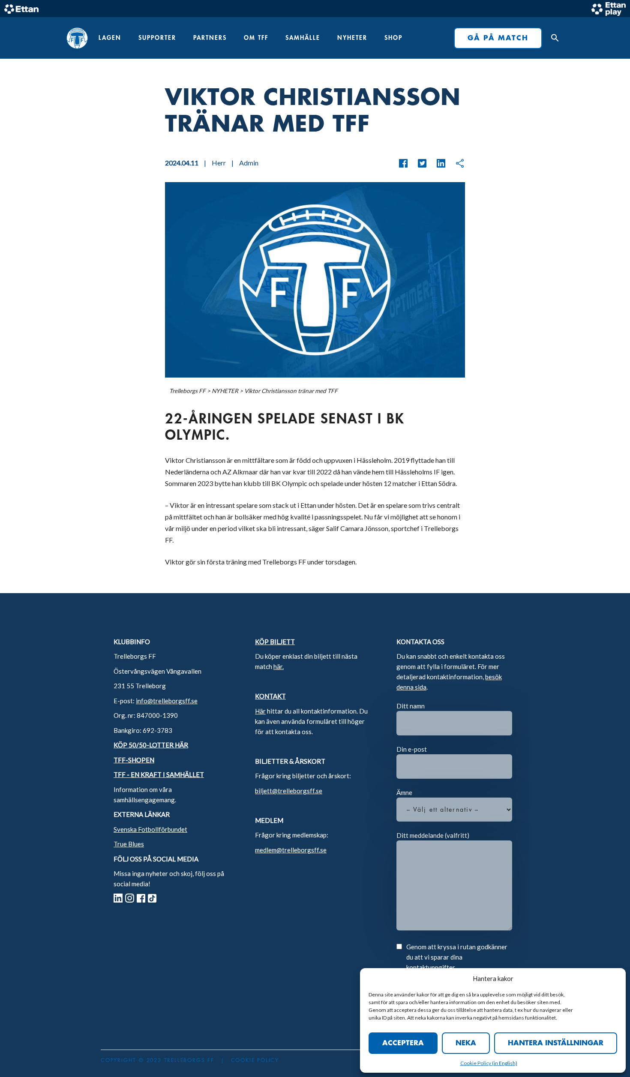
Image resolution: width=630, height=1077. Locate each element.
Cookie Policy (476, 1063)
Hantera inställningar (555, 1043)
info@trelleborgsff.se (167, 701)
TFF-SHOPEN (134, 760)
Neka (466, 1043)
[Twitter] (417, 163)
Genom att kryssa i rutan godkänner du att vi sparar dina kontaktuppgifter (456, 957)
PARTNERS (210, 38)
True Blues (129, 844)
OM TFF (256, 38)
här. (278, 666)
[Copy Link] (455, 163)
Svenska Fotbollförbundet (150, 829)
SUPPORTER (157, 38)
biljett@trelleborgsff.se (288, 791)
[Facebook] (403, 163)
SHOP (393, 38)
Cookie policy (255, 1060)
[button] (553, 38)
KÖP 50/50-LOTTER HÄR (151, 745)
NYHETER (352, 38)
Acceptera (403, 1043)
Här (260, 711)
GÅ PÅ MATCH (498, 38)
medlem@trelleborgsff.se (291, 850)
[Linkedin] (436, 163)
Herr (219, 163)
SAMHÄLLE (302, 38)
